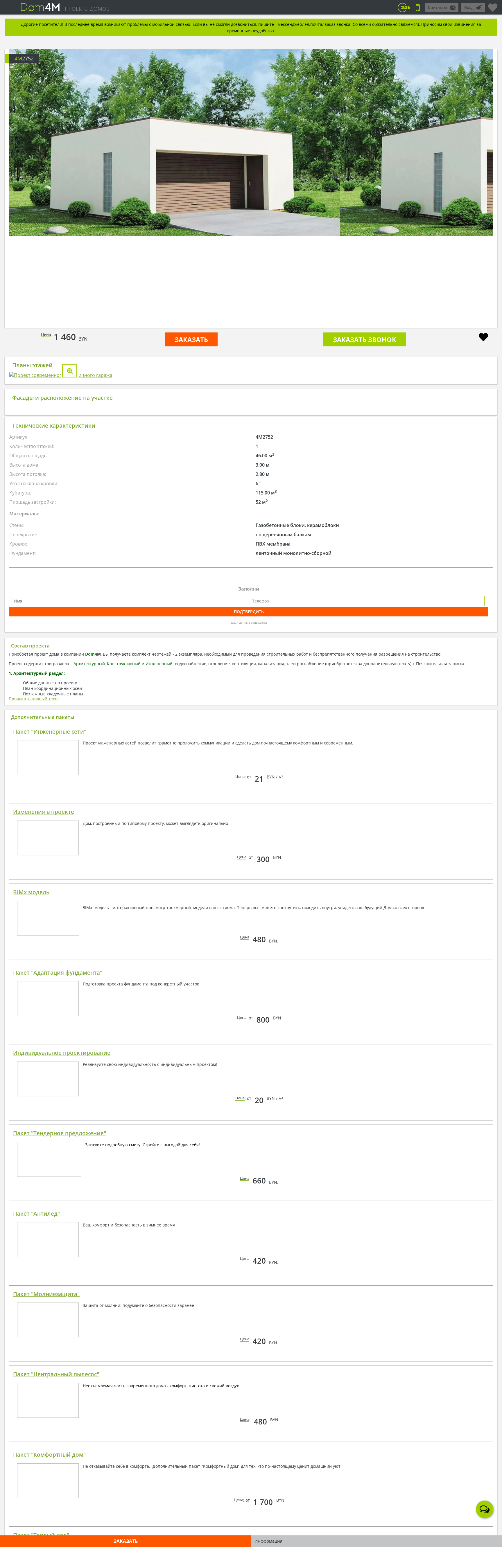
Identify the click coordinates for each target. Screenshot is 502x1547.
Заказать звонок (364, 339)
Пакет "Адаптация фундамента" (57, 1073)
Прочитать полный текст (34, 799)
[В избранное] (483, 337)
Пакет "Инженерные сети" (49, 832)
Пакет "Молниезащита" (46, 1394)
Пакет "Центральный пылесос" (56, 1474)
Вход (469, 7)
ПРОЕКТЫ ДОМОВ (87, 8)
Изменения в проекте (43, 912)
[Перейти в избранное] (492, 5)
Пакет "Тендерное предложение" (59, 1233)
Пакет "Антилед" (36, 1314)
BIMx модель (31, 992)
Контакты (437, 7)
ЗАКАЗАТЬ (191, 339)
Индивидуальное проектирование (61, 1153)
